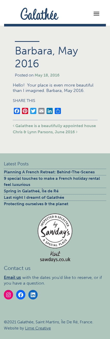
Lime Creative (38, 328)
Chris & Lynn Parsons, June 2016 (44, 131)
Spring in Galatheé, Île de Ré (31, 191)
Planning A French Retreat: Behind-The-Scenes (49, 172)
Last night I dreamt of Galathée (34, 197)
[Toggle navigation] (98, 13)
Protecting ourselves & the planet (36, 203)
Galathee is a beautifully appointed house (55, 125)
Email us (12, 277)
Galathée (39, 13)
